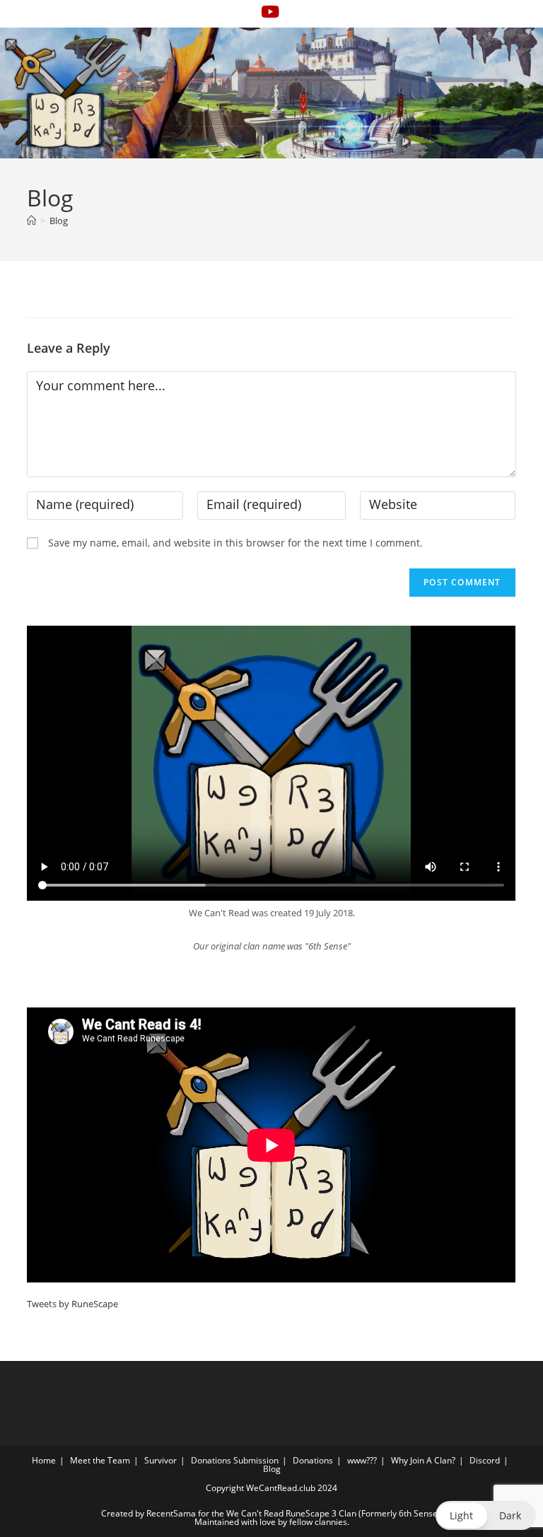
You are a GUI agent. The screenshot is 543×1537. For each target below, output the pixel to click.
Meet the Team (100, 1460)
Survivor (160, 1460)
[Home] (31, 220)
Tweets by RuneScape (72, 1303)
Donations (313, 1460)
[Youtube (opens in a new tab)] (270, 12)
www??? (362, 1460)
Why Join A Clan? (423, 1460)
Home (44, 1460)
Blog (58, 220)
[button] (486, 1515)
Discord (484, 1460)
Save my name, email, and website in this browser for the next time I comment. (235, 542)
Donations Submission (235, 1460)
